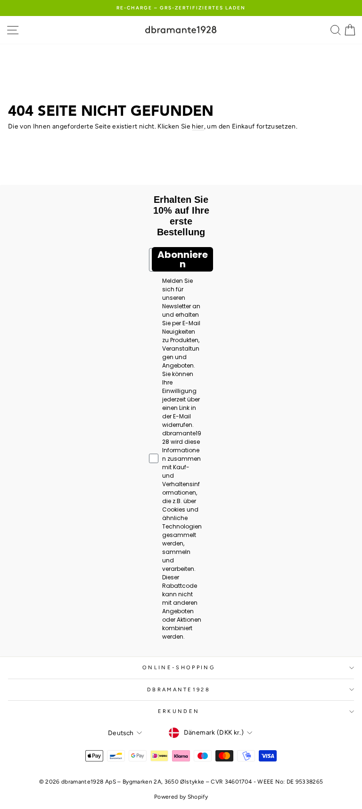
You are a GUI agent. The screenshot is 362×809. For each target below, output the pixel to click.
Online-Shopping (178, 668)
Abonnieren (182, 259)
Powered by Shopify (181, 796)
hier (198, 126)
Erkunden (179, 711)
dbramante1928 (178, 690)
